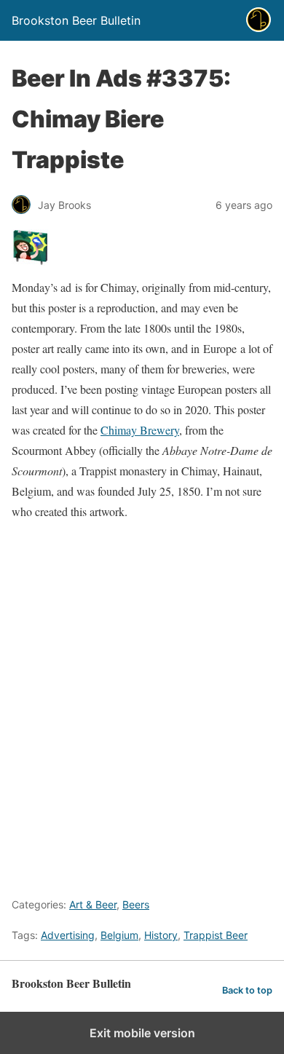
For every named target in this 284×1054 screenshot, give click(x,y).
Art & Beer (93, 904)
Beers (135, 904)
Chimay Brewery (139, 429)
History (161, 935)
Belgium (119, 935)
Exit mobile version (142, 1033)
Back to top (247, 990)
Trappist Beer (216, 935)
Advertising (68, 935)
